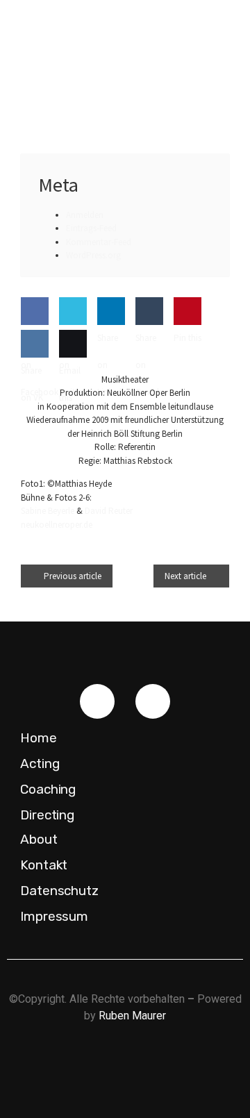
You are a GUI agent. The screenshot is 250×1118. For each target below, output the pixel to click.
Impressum (54, 916)
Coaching (48, 789)
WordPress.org (93, 255)
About (39, 839)
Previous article (72, 576)
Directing (47, 815)
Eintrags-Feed (91, 228)
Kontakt (43, 865)
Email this (70, 384)
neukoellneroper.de (56, 525)
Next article (185, 576)
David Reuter (109, 511)
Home (38, 738)
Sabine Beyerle (47, 511)
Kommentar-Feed (98, 242)
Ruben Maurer (132, 1015)
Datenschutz (59, 891)
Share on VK (32, 384)
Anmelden (84, 215)
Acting (39, 763)
